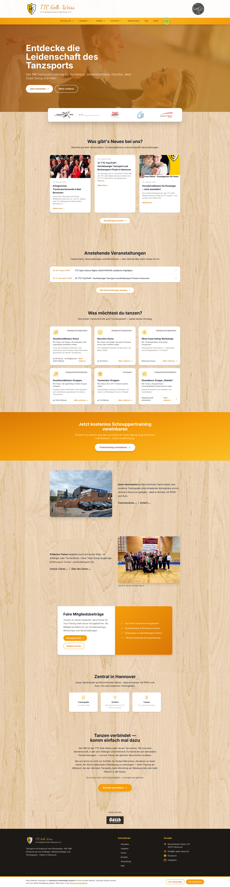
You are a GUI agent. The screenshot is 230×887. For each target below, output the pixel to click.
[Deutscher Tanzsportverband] (64, 115)
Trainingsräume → (127, 502)
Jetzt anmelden (38, 89)
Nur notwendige (175, 882)
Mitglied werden (73, 646)
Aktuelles (66, 21)
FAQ (146, 21)
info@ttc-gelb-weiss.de (178, 851)
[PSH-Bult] (166, 21)
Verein (99, 21)
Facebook (172, 855)
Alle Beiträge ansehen (114, 220)
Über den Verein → (81, 568)
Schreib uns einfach (113, 787)
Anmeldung (133, 21)
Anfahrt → (145, 502)
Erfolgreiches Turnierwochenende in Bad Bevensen (67, 189)
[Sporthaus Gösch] (115, 820)
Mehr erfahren (66, 89)
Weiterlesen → (59, 208)
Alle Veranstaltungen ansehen (113, 290)
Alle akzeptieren (195, 882)
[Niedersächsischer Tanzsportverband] (89, 115)
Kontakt (115, 21)
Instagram (172, 860)
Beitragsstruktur (73, 638)
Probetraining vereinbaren (113, 447)
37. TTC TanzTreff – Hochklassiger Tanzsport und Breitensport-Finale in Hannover (114, 166)
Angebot (83, 21)
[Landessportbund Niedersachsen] (141, 115)
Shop (155, 21)
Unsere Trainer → (59, 568)
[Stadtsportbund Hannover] (166, 115)
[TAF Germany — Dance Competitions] (115, 115)
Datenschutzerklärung (78, 883)
